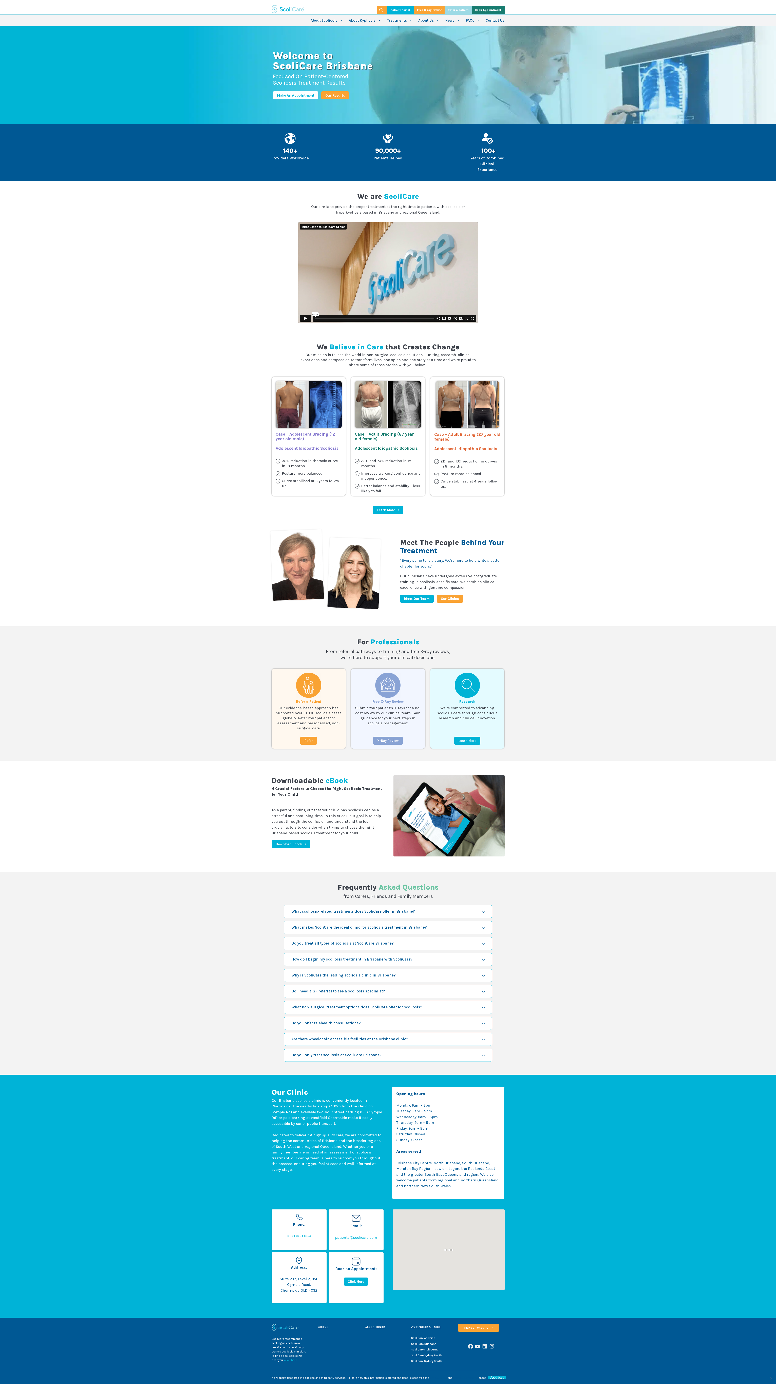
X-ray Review (388, 741)
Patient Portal (400, 10)
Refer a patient (458, 10)
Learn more (386, 510)
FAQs (470, 20)
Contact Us (495, 20)
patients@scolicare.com (356, 1237)
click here (290, 1360)
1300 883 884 (299, 1236)
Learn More (467, 741)
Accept (497, 1377)
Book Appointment (488, 10)
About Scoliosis (324, 20)
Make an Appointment (295, 95)
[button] (388, 911)
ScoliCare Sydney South (426, 1361)
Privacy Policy (438, 1377)
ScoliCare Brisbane (423, 1344)
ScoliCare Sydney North (426, 1355)
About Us (426, 20)
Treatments (397, 20)
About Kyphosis (362, 20)
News (449, 20)
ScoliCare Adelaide (423, 1338)
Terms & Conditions (465, 1377)
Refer (308, 741)
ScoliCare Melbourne (424, 1349)
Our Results (335, 95)
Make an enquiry (476, 1327)
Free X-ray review (429, 10)
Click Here (356, 1282)
